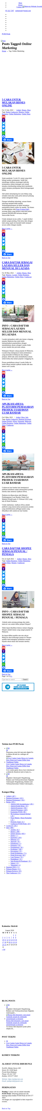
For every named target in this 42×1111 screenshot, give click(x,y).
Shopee (13, 563)
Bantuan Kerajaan (25, 419)
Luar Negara (17, 857)
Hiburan (15, 839)
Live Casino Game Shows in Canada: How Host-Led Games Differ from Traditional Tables (19, 766)
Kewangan (16, 851)
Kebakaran (16, 843)
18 (5, 942)
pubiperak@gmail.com (23, 11)
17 (3, 942)
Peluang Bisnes (13, 869)
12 (7, 940)
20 (9, 942)
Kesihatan (16, 849)
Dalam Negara (7, 421)
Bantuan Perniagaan (15, 800)
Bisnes (24, 110)
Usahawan (28, 277)
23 (16, 942)
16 (16, 940)
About (20, 5)
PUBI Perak (6, 34)
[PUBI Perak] (3, 41)
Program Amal (18, 822)
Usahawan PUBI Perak (21, 824)
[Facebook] (18, 136)
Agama (15, 830)
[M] (7, 748)
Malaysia (28, 421)
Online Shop (26, 114)
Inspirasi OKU (12, 867)
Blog (29, 110)
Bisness (21, 112)
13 (9, 940)
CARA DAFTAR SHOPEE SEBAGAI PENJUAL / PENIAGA (16, 551)
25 (5, 945)
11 (5, 940)
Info (27, 417)
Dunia (14, 835)
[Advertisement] (21, 74)
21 (12, 942)
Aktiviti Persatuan (19, 810)
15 (14, 940)
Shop (20, 3)
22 (14, 942)
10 (3, 940)
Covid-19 (12, 826)
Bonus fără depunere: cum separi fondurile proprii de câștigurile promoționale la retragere (17, 1023)
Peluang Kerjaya (14, 871)
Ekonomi (21, 421)
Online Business (23, 275)
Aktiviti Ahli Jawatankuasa (22, 804)
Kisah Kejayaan (18, 855)
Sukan (15, 863)
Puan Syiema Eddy (22, 209)
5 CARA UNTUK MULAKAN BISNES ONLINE (13, 102)
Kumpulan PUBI (18, 812)
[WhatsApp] (18, 133)
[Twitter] (18, 130)
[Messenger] (18, 126)
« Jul (3, 949)
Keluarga (16, 845)
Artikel (18, 110)
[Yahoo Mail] (18, 120)
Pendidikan (16, 859)
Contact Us (20, 7)
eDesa (15, 421)
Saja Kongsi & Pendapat (21, 861)
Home (4, 51)
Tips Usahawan (13, 873)
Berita (10, 802)
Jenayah (15, 841)
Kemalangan (17, 847)
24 (3, 945)
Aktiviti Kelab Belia (19, 806)
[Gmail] (18, 116)
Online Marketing (15, 114)
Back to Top (6, 258)
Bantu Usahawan (12, 112)
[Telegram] (18, 123)
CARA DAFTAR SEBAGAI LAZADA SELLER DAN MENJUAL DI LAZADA (17, 265)
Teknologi (16, 865)
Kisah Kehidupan (19, 853)
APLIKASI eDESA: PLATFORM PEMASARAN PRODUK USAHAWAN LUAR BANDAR (18, 408)
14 (12, 940)
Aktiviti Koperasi (19, 808)
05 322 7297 (9, 11)
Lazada (14, 275)
